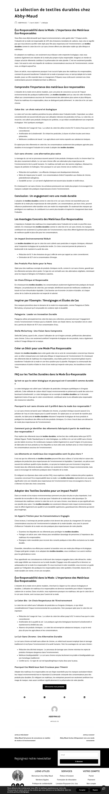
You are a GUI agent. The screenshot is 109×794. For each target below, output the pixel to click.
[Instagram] (18, 785)
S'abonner (79, 761)
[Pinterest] (64, 697)
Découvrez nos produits (54, 687)
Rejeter (95, 790)
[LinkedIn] (85, 697)
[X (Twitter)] (45, 697)
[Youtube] (22, 785)
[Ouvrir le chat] (103, 788)
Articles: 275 (54, 721)
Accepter (82, 790)
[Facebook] (25, 697)
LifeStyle (44, 23)
